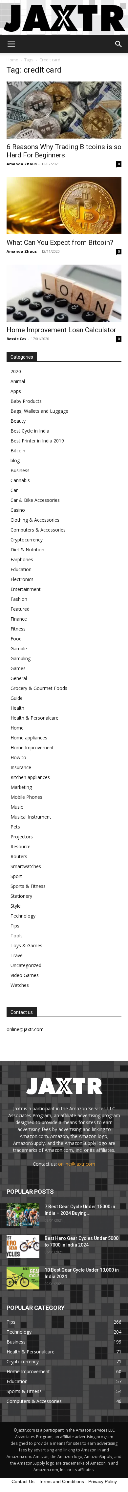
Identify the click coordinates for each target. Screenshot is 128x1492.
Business (20, 470)
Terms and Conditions (61, 1481)
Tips (15, 926)
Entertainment (26, 589)
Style (16, 906)
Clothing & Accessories (35, 520)
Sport (16, 876)
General (19, 678)
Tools (17, 935)
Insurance (21, 767)
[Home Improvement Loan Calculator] (64, 293)
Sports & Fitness (28, 886)
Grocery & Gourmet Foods (39, 688)
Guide (17, 698)
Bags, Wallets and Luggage (39, 411)
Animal (18, 381)
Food (16, 638)
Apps (16, 391)
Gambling (21, 658)
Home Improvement (32, 747)
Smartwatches (26, 866)
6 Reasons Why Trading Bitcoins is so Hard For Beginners (64, 151)
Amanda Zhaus (22, 163)
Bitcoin (18, 450)
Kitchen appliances (30, 777)
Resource (21, 846)
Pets (15, 827)
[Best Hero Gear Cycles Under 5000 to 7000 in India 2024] (23, 1246)
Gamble (19, 648)
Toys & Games (26, 945)
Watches (20, 985)
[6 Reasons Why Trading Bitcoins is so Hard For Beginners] (64, 110)
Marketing (21, 787)
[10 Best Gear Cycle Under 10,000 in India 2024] (23, 1278)
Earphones (22, 559)
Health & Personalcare (34, 718)
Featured (20, 609)
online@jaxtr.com (76, 1164)
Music (17, 807)
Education (21, 569)
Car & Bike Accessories (35, 500)
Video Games (25, 975)
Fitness (18, 629)
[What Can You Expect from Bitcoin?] (64, 205)
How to (18, 757)
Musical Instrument (31, 817)
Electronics (22, 579)
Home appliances (29, 737)
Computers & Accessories (38, 530)
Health (17, 708)
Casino (18, 510)
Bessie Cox (16, 338)
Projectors (22, 836)
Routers (19, 856)
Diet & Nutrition (27, 549)
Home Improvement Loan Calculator (61, 330)
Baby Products (26, 401)
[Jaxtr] (64, 17)
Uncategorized (26, 965)
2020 (16, 371)
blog (15, 460)
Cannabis (20, 480)
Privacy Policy (102, 1481)
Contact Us (22, 1481)
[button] (11, 44)
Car (14, 490)
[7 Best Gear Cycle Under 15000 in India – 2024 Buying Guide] (23, 1214)
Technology (23, 916)
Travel (17, 955)
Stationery (21, 896)
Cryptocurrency (27, 539)
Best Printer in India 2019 (37, 441)
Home (12, 60)
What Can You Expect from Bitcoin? (60, 242)
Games (18, 668)
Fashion (19, 599)
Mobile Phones (26, 797)
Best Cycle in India (30, 431)
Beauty (18, 421)
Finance (19, 619)
